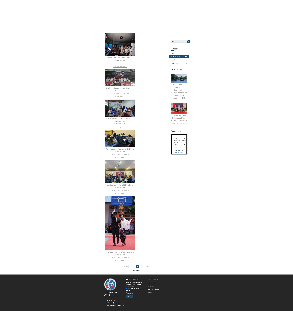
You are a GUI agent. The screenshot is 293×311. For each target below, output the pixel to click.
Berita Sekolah (125, 63)
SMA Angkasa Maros (120, 60)
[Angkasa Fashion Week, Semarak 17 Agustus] (120, 223)
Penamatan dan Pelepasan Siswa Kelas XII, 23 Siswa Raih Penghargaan (179, 119)
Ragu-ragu (130, 293)
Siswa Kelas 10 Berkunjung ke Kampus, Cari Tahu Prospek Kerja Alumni (120, 58)
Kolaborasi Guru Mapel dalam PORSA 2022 (120, 88)
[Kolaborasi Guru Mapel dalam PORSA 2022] (120, 77)
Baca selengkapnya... (120, 66)
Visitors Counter (179, 152)
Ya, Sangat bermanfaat (133, 288)
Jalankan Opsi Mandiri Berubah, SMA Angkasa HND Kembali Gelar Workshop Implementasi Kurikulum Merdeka (120, 185)
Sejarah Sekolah (152, 283)
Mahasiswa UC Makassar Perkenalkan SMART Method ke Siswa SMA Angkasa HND (179, 91)
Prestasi (150, 292)
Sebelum (125, 266)
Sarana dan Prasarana (153, 289)
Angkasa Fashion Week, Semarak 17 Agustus (120, 252)
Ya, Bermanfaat (131, 291)
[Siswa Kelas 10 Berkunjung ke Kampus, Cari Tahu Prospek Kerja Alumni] (120, 44)
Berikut (146, 266)
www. (108, 305)
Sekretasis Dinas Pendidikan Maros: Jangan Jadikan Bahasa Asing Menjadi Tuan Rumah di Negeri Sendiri (120, 118)
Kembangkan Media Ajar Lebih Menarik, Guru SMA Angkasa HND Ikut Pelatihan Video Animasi (120, 149)
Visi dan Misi (151, 286)
